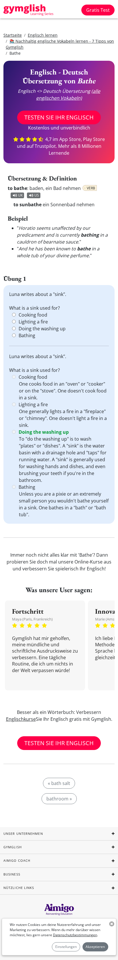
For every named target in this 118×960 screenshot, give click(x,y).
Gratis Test (98, 10)
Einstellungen (66, 946)
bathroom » (59, 799)
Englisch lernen (43, 35)
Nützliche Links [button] (18, 888)
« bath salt (59, 783)
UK (20, 195)
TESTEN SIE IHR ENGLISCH (59, 117)
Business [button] (11, 874)
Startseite (12, 35)
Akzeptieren (95, 946)
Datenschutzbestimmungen (75, 934)
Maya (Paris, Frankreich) (32, 619)
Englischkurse (21, 719)
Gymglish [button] (12, 847)
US (36, 195)
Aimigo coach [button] (16, 860)
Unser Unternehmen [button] (23, 833)
